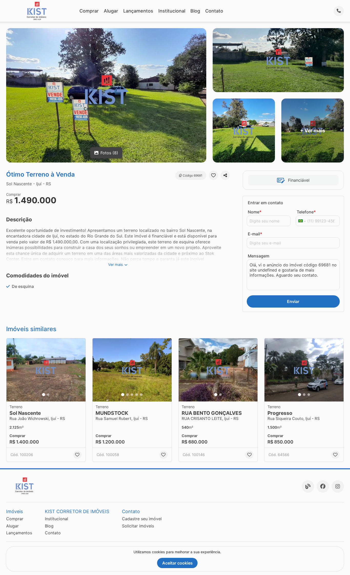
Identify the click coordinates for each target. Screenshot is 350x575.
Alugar (111, 11)
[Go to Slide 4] (136, 394)
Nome (254, 211)
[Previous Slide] (11, 370)
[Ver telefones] (339, 11)
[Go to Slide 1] (43, 394)
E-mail (255, 233)
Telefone (306, 211)
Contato (214, 11)
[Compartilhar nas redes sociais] (225, 175)
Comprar (89, 11)
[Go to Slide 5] (141, 394)
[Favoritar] (213, 175)
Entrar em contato (265, 202)
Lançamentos (138, 11)
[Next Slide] (80, 370)
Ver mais (115, 264)
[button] (46, 370)
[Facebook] (323, 486)
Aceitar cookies (177, 563)
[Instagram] (338, 486)
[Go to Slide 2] (48, 394)
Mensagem (258, 255)
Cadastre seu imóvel (142, 518)
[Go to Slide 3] (132, 394)
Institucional (171, 11)
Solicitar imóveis (138, 525)
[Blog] (308, 486)
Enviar (293, 301)
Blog (195, 11)
